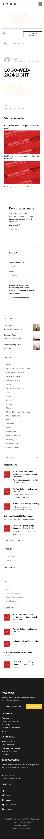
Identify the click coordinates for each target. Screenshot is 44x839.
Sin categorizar (12, 443)
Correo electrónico (17, 262)
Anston (9, 364)
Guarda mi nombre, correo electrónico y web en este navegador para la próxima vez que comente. (21, 289)
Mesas (8, 408)
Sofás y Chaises (12, 447)
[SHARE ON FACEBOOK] (10, 109)
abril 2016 (10, 556)
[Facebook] (4, 4)
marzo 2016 (10, 560)
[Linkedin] (14, 4)
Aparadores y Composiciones (18, 368)
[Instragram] (11, 4)
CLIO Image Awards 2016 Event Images (18, 516)
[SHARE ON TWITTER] (6, 109)
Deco (8, 392)
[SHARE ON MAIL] (23, 109)
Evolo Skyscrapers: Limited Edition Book (19, 187)
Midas (8, 420)
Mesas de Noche (13, 416)
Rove (8, 428)
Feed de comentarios (14, 597)
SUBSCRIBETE (34, 706)
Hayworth (10, 404)
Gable (8, 400)
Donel (8, 396)
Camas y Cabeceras (14, 380)
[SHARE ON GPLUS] (14, 109)
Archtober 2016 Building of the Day (26, 504)
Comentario (14, 225)
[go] (37, 457)
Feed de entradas (13, 593)
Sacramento (11, 432)
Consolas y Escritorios (15, 388)
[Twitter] (7, 4)
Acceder (9, 589)
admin (15, 59)
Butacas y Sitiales (13, 376)
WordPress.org (11, 601)
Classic (9, 384)
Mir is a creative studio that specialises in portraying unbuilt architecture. (25, 474)
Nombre (13, 253)
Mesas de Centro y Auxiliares (18, 412)
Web (11, 272)
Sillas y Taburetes (13, 435)
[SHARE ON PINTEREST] (19, 109)
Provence (10, 424)
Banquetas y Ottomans (15, 372)
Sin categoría (11, 439)
